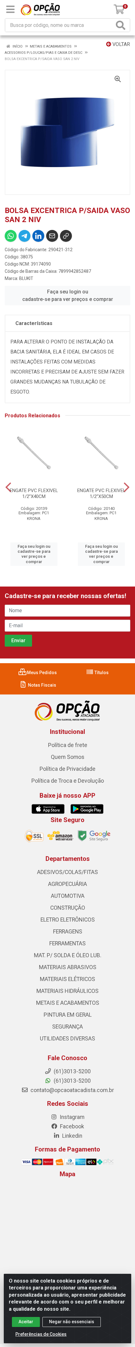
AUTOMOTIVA (67, 896)
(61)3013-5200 (71, 1081)
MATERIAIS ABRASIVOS (67, 967)
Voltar (120, 44)
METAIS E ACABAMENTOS (67, 1003)
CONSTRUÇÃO (67, 908)
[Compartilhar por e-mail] (52, 236)
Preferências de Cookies (41, 1334)
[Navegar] (8, 487)
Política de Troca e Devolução (67, 781)
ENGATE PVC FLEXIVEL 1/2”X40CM (34, 493)
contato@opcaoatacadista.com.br (71, 1090)
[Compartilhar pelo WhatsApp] (11, 236)
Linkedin (71, 1136)
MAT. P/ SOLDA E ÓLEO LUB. (67, 955)
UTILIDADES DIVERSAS (67, 1038)
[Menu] (10, 9)
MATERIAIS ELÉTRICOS (67, 979)
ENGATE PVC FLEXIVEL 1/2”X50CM (101, 493)
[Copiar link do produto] (66, 236)
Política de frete (67, 745)
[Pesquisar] (122, 25)
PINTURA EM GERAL (68, 1015)
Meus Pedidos (41, 672)
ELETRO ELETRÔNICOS (67, 920)
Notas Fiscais (41, 685)
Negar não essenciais (71, 1321)
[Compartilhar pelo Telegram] (24, 236)
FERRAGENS (67, 931)
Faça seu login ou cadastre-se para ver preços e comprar (67, 295)
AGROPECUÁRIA (67, 884)
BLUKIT (26, 278)
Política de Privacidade (67, 769)
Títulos (101, 672)
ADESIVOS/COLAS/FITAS (67, 872)
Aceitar (26, 1321)
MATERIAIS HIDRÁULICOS (67, 991)
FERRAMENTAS (67, 943)
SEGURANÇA (67, 1027)
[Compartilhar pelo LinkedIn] (38, 236)
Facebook (71, 1126)
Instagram (71, 1117)
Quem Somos (67, 757)
